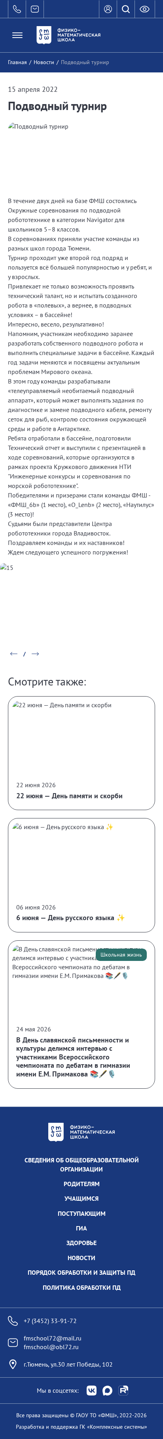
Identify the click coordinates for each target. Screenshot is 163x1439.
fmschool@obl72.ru (51, 1347)
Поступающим (82, 1213)
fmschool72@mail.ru (53, 1338)
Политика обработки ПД (82, 1287)
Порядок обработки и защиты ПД (81, 1272)
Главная (17, 62)
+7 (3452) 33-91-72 (50, 1321)
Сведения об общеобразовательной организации (82, 1164)
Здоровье (81, 1243)
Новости (44, 62)
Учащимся (81, 1198)
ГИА (81, 1228)
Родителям (82, 1184)
